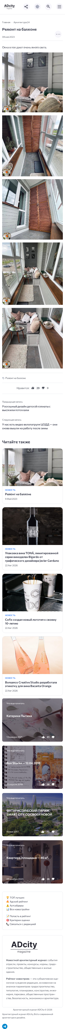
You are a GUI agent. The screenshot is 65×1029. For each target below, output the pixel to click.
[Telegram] (4, 1026)
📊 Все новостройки (17, 909)
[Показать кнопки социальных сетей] (26, 6)
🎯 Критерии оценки (18, 920)
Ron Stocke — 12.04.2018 (23, 763)
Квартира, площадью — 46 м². (27, 857)
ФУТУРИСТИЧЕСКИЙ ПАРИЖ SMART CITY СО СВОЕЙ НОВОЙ (29, 812)
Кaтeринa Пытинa (19, 715)
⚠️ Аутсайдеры (15, 905)
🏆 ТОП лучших (15, 897)
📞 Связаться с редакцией (21, 924)
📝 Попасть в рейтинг (18, 916)
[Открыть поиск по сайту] (48, 6)
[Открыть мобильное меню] (59, 6)
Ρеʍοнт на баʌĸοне (15, 378)
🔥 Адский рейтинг (17, 901)
